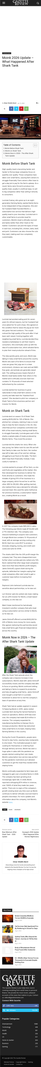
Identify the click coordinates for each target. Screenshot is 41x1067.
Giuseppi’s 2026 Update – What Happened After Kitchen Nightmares (30, 834)
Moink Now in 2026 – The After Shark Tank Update (19, 154)
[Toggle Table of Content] (34, 145)
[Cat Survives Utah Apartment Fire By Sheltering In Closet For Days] (7, 929)
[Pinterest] (21, 108)
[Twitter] (16, 108)
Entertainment (6, 53)
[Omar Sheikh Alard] (20, 851)
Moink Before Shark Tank (14, 148)
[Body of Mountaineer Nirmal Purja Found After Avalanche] (7, 950)
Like (36, 1005)
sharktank (17, 809)
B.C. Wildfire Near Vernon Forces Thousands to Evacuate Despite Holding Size (26, 960)
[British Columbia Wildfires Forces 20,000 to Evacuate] (7, 918)
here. (11, 802)
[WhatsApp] (26, 108)
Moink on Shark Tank (13, 151)
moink (10, 809)
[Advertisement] (20, 27)
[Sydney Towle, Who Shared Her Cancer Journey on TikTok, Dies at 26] (7, 939)
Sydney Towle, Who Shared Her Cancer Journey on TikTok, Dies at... (26, 939)
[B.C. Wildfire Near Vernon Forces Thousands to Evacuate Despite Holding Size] (7, 961)
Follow (34, 1010)
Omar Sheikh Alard (10, 103)
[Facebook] (11, 108)
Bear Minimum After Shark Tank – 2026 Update (9, 834)
